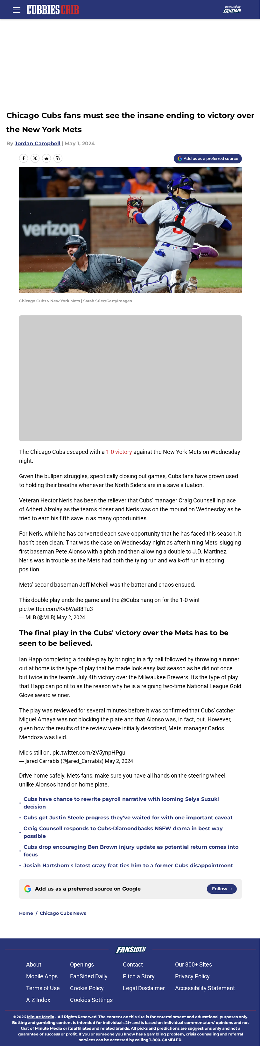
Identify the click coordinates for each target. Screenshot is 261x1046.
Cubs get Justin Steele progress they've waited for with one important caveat (128, 818)
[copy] (57, 158)
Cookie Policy (87, 988)
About (33, 964)
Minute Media (40, 1016)
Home (26, 913)
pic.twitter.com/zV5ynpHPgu (89, 752)
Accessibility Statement (205, 988)
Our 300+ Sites (193, 964)
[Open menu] (16, 9)
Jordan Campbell (37, 143)
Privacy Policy (192, 976)
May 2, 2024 (71, 617)
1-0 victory (119, 451)
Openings (82, 964)
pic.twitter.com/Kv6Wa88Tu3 (56, 609)
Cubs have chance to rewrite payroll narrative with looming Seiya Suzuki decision (121, 803)
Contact (133, 964)
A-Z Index (38, 1000)
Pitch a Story (139, 976)
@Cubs (130, 600)
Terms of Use (43, 988)
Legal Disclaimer (144, 988)
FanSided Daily (89, 976)
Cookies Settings (91, 1000)
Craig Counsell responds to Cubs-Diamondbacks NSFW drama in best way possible (123, 832)
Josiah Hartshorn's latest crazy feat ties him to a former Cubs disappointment (128, 865)
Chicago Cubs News (63, 913)
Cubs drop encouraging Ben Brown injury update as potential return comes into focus (131, 851)
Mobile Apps (42, 976)
